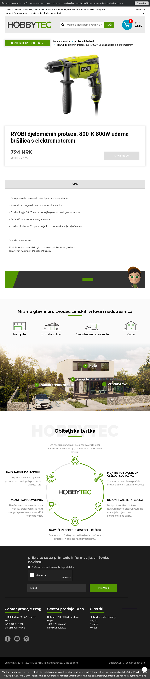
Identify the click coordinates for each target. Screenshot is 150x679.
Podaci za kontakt (52, 13)
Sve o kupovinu (88, 10)
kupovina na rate (72, 10)
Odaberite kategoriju (25, 43)
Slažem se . (52, 567)
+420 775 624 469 (56, 624)
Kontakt (94, 627)
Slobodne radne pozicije (103, 617)
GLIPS (120, 662)
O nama (94, 624)
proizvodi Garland (84, 41)
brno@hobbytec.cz (56, 627)
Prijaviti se (103, 587)
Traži (109, 24)
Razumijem (141, 3)
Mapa (7, 620)
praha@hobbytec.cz (15, 627)
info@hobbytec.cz (53, 662)
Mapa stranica (70, 662)
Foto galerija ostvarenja (33, 10)
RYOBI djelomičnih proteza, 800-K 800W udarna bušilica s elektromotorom (95, 44)
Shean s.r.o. (139, 662)
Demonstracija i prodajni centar (28, 13)
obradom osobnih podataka (59, 567)
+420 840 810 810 (14, 624)
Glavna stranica (61, 41)
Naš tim (94, 620)
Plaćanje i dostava (13, 10)
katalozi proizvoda (54, 10)
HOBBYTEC (37, 662)
